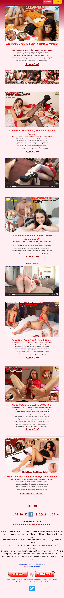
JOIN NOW (57, 2)
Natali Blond (44, 524)
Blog (35, 579)
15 (16, 514)
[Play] (7, 186)
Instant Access (45, 579)
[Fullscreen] (57, 186)
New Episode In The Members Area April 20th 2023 (32, 343)
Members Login (10, 579)
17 (26, 514)
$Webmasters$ (30, 579)
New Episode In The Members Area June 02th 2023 (32, 137)
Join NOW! (32, 64)
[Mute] (54, 186)
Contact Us (27, 566)
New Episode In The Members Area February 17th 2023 (32, 479)
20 (41, 514)
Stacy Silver (31, 524)
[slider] (30, 186)
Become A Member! (32, 493)
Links (50, 579)
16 (21, 514)
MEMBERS (47, 2)
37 (53, 514)
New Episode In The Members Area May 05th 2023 (32, 242)
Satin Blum (18, 524)
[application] (32, 173)
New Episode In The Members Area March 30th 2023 (32, 408)
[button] (32, 173)
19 (35, 514)
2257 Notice (23, 579)
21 (45, 514)
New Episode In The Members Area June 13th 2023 (32, 50)
